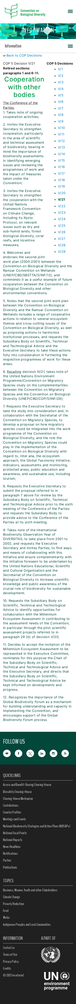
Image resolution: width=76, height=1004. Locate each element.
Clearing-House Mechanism (18, 798)
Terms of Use (10, 954)
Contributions (10, 805)
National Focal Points (15, 833)
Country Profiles (12, 812)
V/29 (62, 251)
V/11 (61, 134)
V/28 (62, 245)
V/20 (62, 193)
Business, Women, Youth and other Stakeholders (30, 890)
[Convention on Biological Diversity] (25, 11)
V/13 (61, 147)
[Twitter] (32, 753)
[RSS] (67, 753)
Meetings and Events (14, 819)
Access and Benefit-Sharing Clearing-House (27, 784)
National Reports (12, 839)
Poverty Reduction (13, 903)
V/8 (60, 115)
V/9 (60, 121)
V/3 (60, 82)
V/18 (61, 180)
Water (6, 917)
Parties (7, 860)
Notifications (10, 853)
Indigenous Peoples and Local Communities (27, 924)
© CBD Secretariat (13, 975)
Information (13, 46)
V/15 (61, 160)
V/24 (62, 219)
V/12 (61, 141)
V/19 (61, 186)
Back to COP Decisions (24, 55)
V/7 (60, 108)
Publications (10, 867)
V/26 (62, 232)
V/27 (61, 239)
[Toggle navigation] (70, 11)
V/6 (60, 102)
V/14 (61, 154)
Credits (7, 968)
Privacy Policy (11, 961)
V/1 (60, 69)
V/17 (61, 173)
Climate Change (11, 897)
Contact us (9, 947)
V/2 (60, 76)
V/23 (62, 212)
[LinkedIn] (44, 753)
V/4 (60, 89)
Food (6, 910)
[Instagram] (55, 753)
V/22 (62, 206)
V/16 (61, 167)
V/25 (62, 226)
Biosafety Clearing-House (17, 791)
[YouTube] (9, 753)
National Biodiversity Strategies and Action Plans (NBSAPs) (36, 826)
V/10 (61, 128)
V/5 (60, 95)
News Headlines (12, 846)
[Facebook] (21, 753)
